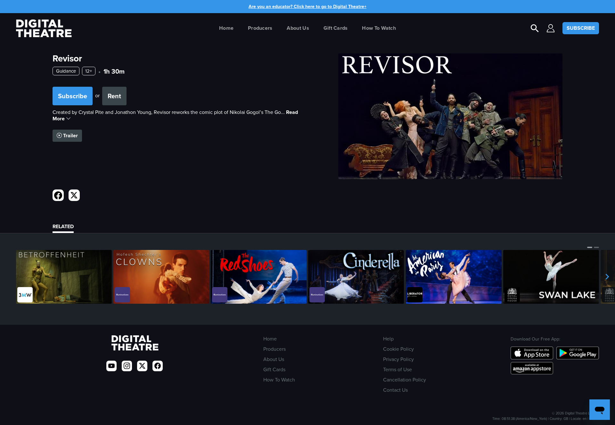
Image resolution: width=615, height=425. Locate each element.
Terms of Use (397, 369)
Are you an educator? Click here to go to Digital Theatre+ (307, 6)
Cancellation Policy (404, 379)
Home (226, 28)
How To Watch (379, 28)
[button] (589, 247)
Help (388, 338)
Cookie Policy (398, 349)
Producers (260, 28)
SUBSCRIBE (581, 28)
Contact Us (395, 390)
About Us (298, 28)
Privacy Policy (398, 359)
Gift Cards (336, 28)
